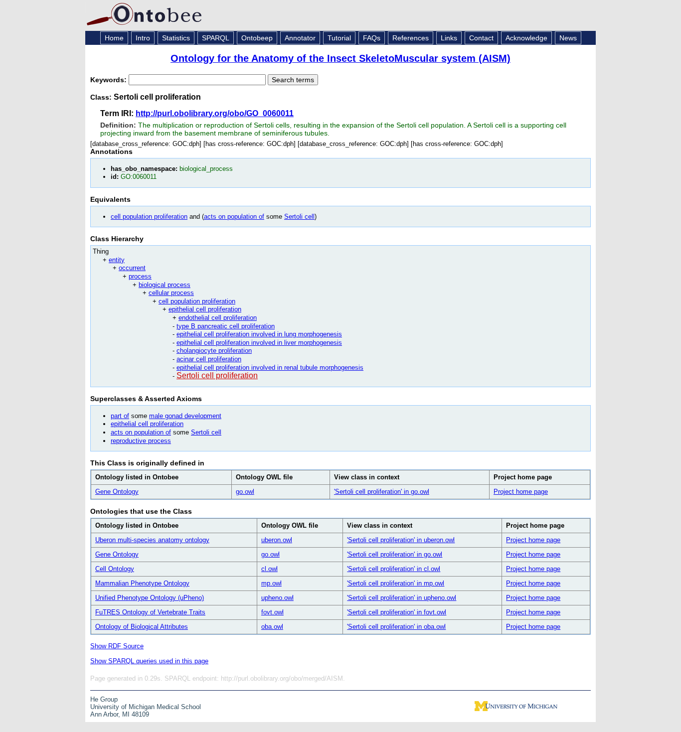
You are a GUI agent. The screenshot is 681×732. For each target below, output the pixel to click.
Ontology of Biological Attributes (141, 626)
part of (120, 416)
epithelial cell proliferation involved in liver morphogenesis (259, 342)
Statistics (176, 38)
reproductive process (141, 440)
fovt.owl (272, 612)
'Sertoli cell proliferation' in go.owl (381, 491)
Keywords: (109, 80)
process (140, 276)
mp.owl (271, 583)
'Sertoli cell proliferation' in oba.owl (396, 626)
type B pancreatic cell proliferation (225, 326)
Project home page (521, 491)
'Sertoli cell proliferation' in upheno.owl (401, 597)
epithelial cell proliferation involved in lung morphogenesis (259, 334)
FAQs (371, 38)
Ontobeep (257, 38)
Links (449, 38)
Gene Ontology (117, 491)
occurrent (132, 268)
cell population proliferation (149, 216)
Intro (143, 38)
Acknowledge (526, 38)
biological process (164, 285)
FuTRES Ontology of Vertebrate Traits (150, 612)
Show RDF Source (117, 646)
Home (114, 38)
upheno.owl (277, 597)
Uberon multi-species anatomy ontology (152, 540)
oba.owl (272, 626)
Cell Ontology (114, 569)
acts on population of (234, 216)
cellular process (171, 292)
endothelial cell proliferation (217, 317)
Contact (481, 38)
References (410, 38)
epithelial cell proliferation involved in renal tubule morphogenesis (269, 367)
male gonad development (185, 416)
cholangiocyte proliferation (214, 350)
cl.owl (269, 569)
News (568, 38)
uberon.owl (276, 540)
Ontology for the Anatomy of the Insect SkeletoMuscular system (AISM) (340, 58)
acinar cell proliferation (208, 359)
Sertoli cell (299, 216)
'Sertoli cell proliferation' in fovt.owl (396, 612)
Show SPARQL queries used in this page (149, 661)
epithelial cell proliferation (205, 309)
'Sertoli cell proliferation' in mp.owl (395, 583)
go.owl (245, 491)
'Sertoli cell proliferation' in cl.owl (393, 569)
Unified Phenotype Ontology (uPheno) (149, 597)
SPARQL (215, 38)
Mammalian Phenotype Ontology (142, 583)
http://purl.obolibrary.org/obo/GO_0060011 (215, 113)
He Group (104, 699)
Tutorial (339, 38)
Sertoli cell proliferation (217, 375)
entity (117, 260)
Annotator (300, 38)
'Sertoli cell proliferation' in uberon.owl (401, 540)
